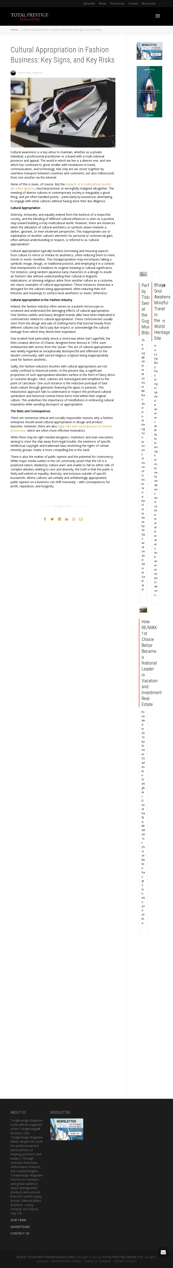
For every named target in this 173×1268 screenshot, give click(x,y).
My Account (148, 3)
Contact (133, 3)
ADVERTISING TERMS (66, 1261)
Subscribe (89, 3)
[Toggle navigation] (157, 15)
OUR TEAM (18, 1220)
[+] (143, 274)
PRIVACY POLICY (125, 1261)
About (102, 3)
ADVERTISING (20, 1227)
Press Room (117, 3)
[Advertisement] (149, 195)
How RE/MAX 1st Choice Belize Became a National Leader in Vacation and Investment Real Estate (152, 663)
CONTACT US (20, 1233)
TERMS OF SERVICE (97, 1261)
